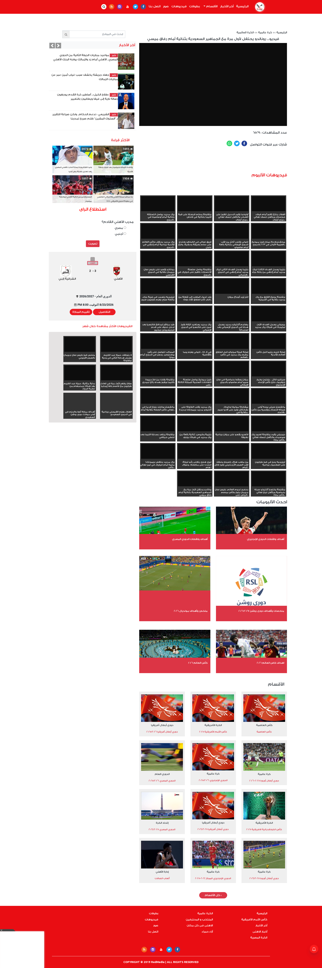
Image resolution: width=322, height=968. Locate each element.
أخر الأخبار (226, 6)
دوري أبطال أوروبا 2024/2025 (264, 878)
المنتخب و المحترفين (199, 919)
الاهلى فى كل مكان (200, 925)
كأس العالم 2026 (198, 662)
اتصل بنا (154, 6)
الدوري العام (162, 774)
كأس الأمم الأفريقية (254, 919)
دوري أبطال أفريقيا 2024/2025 (213, 829)
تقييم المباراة (81, 312)
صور (166, 6)
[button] (52, 45)
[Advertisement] (219, 161)
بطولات (194, 6)
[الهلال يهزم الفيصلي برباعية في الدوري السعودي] (116, 407)
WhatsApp (229, 143)
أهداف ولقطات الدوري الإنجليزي (265, 539)
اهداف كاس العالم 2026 (270, 662)
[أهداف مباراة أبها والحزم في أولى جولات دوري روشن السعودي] (79, 407)
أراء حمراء (207, 931)
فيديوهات (179, 6)
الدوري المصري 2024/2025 (162, 829)
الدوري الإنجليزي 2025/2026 (213, 780)
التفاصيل (104, 312)
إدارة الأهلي (162, 871)
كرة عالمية (265, 32)
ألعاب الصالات (162, 878)
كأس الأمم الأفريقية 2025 (213, 731)
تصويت (92, 243)
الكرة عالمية (205, 913)
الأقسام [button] (211, 6)
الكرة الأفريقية (213, 725)
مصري (119, 228)
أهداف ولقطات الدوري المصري (190, 539)
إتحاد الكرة (162, 822)
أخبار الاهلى (259, 931)
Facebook (244, 143)
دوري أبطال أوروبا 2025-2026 (264, 780)
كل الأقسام (213, 895)
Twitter (237, 143)
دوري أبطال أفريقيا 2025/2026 (162, 731)
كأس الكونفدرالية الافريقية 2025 (264, 829)
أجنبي (119, 234)
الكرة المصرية (258, 937)
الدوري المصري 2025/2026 (162, 780)
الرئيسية (242, 6)
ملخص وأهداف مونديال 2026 (191, 610)
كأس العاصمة (264, 725)
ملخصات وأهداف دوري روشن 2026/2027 (261, 610)
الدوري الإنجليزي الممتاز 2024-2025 (213, 878)
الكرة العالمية (245, 32)
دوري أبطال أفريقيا (162, 725)
